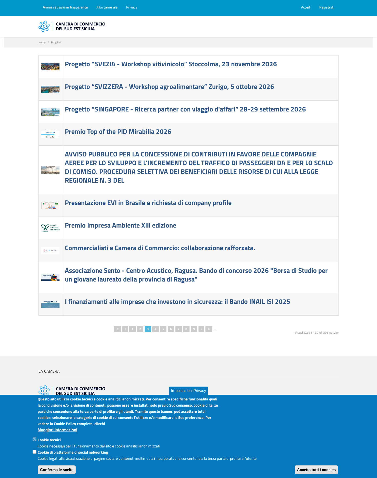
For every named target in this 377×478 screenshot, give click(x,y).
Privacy (131, 7)
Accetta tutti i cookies (316, 469)
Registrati (326, 7)
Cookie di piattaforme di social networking (73, 452)
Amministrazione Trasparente (65, 7)
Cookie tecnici (49, 440)
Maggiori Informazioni (57, 430)
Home (42, 42)
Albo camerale (106, 7)
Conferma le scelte (56, 469)
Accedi (306, 7)
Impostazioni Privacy (188, 390)
